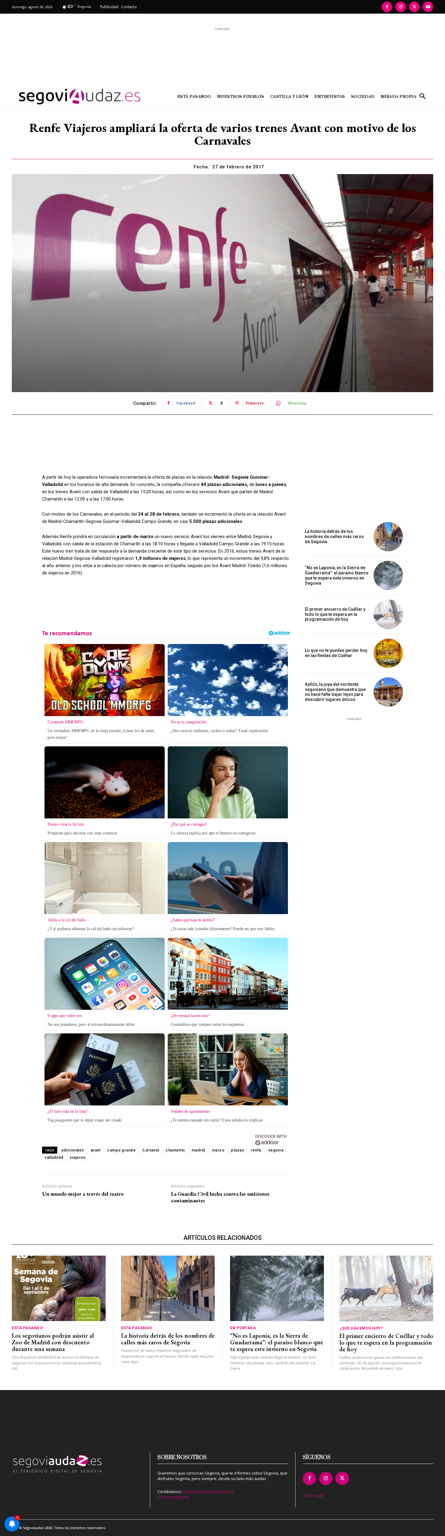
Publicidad (109, 6)
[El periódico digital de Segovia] (64, 96)
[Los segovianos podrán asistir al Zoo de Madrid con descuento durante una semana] (59, 1288)
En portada (243, 1328)
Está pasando (27, 1328)
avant (96, 1150)
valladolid (54, 1157)
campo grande (121, 1150)
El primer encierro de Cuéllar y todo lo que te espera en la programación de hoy (335, 614)
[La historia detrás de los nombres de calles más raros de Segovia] (388, 536)
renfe (256, 1150)
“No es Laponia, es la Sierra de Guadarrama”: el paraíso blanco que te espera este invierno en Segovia (336, 575)
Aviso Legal (313, 1495)
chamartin (175, 1150)
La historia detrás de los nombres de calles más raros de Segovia (334, 536)
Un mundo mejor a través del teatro (83, 1194)
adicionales (72, 1150)
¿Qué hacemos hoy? (361, 1328)
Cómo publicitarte (173, 1497)
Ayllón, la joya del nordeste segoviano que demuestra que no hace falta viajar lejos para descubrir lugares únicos (335, 692)
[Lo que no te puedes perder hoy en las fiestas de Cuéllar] (388, 653)
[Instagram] (400, 7)
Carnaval (150, 1150)
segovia (276, 1150)
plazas (237, 1150)
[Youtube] (428, 7)
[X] (414, 7)
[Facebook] (387, 7)
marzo (218, 1150)
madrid (198, 1150)
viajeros (77, 1157)
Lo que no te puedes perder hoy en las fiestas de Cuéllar (336, 653)
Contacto (129, 6)
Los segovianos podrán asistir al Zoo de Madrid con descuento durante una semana (53, 1342)
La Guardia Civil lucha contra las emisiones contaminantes (220, 1197)
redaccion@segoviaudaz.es (208, 1491)
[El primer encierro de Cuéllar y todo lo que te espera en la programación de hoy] (388, 614)
